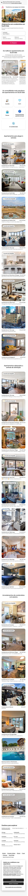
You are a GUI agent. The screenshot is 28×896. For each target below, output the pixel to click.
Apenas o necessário (13, 883)
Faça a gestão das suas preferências (13, 887)
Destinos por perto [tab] (6, 828)
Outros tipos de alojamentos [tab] (18, 828)
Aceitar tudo (13, 880)
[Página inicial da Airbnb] (3, 7)
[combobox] (13, 34)
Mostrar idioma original (16, 3)
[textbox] (7, 39)
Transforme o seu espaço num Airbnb (15, 7)
